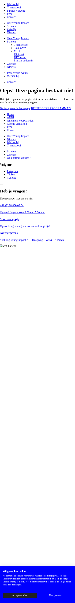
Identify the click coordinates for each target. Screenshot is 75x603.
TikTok (11, 174)
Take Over (20, 47)
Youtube (11, 177)
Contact (11, 16)
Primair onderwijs (23, 60)
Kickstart (19, 54)
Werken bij (13, 4)
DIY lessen (20, 57)
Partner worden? (16, 10)
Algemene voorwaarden (20, 120)
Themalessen (21, 44)
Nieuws (11, 32)
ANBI (10, 117)
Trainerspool (14, 7)
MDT (17, 51)
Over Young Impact (18, 22)
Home (10, 114)
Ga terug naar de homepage (15, 108)
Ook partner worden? (19, 157)
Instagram (12, 171)
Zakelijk (11, 29)
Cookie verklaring (17, 123)
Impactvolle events (17, 72)
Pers (9, 13)
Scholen (11, 26)
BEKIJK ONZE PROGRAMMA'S (51, 108)
